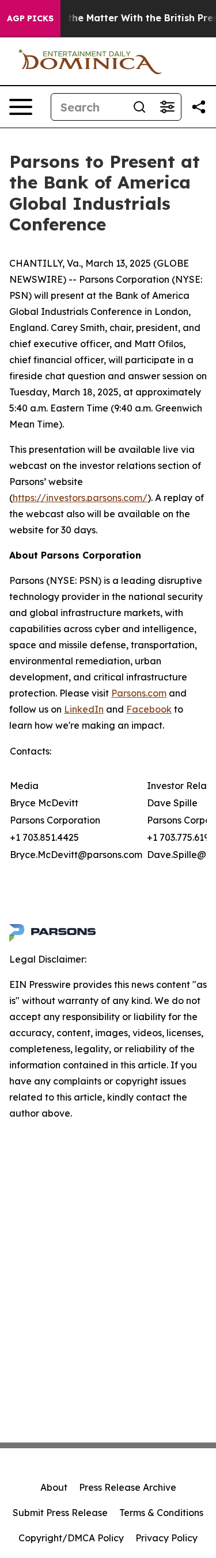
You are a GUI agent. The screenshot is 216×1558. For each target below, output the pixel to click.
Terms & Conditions (161, 1512)
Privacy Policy (166, 1538)
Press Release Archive (127, 1487)
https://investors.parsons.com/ (80, 497)
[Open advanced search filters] (167, 107)
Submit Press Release (60, 1512)
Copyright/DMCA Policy (71, 1538)
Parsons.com (138, 693)
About (53, 1487)
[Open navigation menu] (20, 106)
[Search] (139, 107)
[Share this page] (199, 106)
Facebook (149, 709)
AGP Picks (30, 18)
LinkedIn (84, 709)
